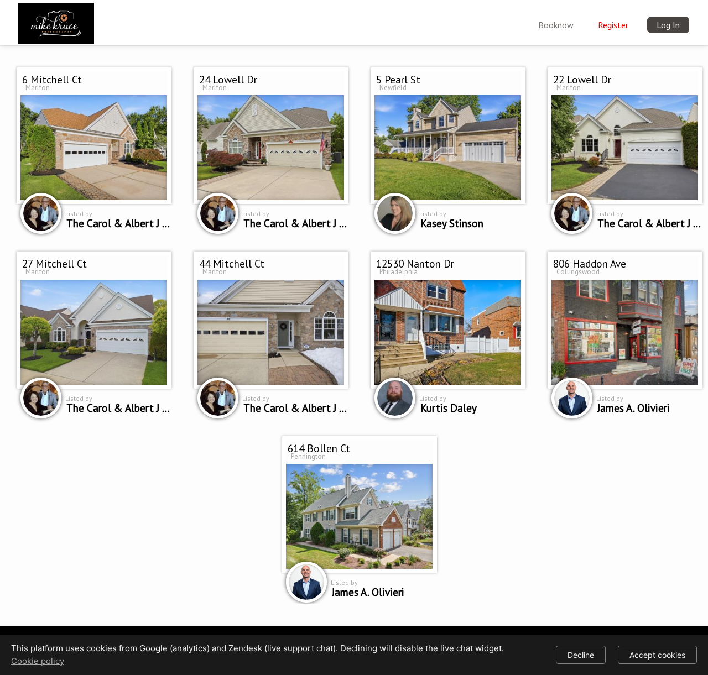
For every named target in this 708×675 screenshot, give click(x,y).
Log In (668, 24)
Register (613, 24)
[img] (56, 21)
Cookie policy (37, 661)
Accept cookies (657, 655)
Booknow (556, 24)
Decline (581, 655)
